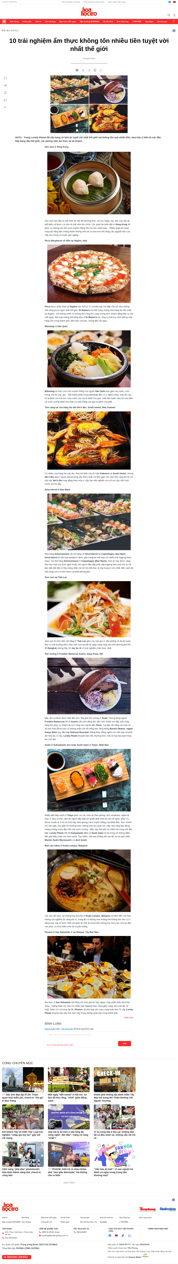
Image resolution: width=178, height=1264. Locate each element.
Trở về (5, 107)
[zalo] (131, 1235)
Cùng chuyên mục (17, 1063)
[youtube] (174, 2)
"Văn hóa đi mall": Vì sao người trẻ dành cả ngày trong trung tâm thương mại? (113, 1172)
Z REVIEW (137, 21)
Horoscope (162, 21)
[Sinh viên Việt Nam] (168, 1209)
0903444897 (81, 1232)
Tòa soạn (7, 1229)
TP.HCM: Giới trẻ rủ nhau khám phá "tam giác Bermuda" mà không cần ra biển (67, 1172)
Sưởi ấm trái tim (106, 1217)
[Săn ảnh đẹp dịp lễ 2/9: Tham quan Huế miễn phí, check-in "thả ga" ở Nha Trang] (23, 1079)
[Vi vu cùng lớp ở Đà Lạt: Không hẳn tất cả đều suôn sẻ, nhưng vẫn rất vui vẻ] (115, 1116)
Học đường (50, 21)
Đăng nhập (50, 1029)
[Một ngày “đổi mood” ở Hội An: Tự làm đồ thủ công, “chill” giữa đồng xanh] (69, 1079)
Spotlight (149, 21)
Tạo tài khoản (67, 1029)
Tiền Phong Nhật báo (93, 2)
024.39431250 (11, 1238)
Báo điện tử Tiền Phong (89, 11)
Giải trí (38, 21)
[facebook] (169, 2)
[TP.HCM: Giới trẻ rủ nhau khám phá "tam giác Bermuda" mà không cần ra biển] (69, 1154)
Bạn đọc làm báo (17, 1257)
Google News (174, 31)
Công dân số (46, 1222)
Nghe (5, 78)
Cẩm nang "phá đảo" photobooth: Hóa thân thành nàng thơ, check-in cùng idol (21, 1172)
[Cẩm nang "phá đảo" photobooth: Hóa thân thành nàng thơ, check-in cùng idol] (23, 1154)
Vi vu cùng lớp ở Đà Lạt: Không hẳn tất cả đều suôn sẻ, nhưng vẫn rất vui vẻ (114, 1135)
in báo (95, 70)
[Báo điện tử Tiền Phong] (147, 1209)
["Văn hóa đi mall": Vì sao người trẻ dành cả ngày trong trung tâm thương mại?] (115, 1154)
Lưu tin (5, 92)
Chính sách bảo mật (158, 1229)
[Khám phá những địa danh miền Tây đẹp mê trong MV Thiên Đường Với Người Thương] (115, 1079)
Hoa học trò (10, 1207)
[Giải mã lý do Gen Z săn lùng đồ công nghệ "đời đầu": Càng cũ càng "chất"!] (69, 1116)
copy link (89, 70)
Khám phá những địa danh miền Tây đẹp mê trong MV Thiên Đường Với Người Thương (114, 1097)
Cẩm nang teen (145, 1217)
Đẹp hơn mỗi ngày (67, 21)
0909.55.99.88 (48, 1232)
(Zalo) (57, 1232)
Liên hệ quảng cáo (48, 1229)
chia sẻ (77, 70)
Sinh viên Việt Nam (117, 2)
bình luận (101, 70)
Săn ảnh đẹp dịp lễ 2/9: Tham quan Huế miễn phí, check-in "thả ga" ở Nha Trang (23, 1097)
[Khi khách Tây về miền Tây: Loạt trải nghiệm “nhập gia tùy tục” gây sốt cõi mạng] (23, 1116)
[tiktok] (124, 1235)
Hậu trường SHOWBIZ (89, 21)
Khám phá (26, 21)
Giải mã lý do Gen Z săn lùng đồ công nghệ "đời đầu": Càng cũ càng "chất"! (68, 1135)
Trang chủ (4, 21)
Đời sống (14, 21)
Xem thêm (174, 21)
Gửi (124, 1044)
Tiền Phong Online (70, 2)
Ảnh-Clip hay (122, 21)
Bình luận (5, 100)
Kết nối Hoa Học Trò (88, 1222)
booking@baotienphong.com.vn (55, 1235)
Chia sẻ (5, 85)
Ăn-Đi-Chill (108, 21)
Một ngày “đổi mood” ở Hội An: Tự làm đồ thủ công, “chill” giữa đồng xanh (67, 1097)
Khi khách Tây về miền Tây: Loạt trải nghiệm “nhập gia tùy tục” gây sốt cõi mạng (22, 1135)
